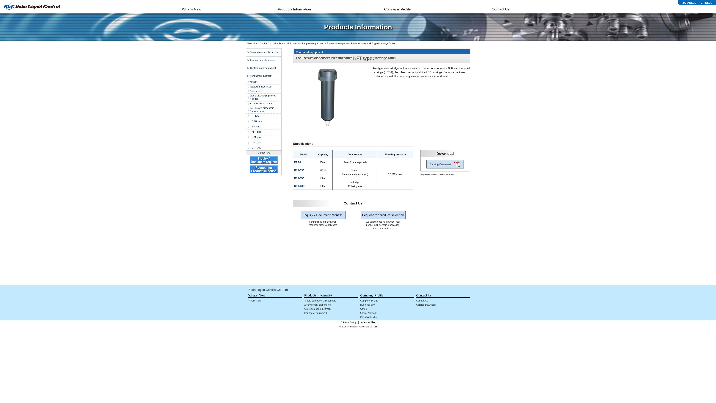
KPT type (256, 137)
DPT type (256, 142)
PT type (256, 116)
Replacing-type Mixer (261, 87)
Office (363, 308)
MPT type (256, 132)
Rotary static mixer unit (261, 103)
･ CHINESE (705, 2)
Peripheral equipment (313, 43)
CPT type (256, 148)
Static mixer (256, 91)
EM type (256, 127)
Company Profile (369, 300)
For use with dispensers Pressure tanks (346, 43)
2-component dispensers (262, 60)
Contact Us (422, 300)
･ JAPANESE (688, 2)
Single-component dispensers (265, 52)
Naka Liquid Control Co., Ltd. (261, 43)
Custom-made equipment (263, 68)
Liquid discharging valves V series (263, 97)
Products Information (289, 43)
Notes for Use (367, 322)
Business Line (368, 304)
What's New (254, 300)
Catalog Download (426, 304)
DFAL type (257, 121)
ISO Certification (369, 317)
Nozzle (253, 82)
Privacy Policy (349, 322)
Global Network (368, 313)
